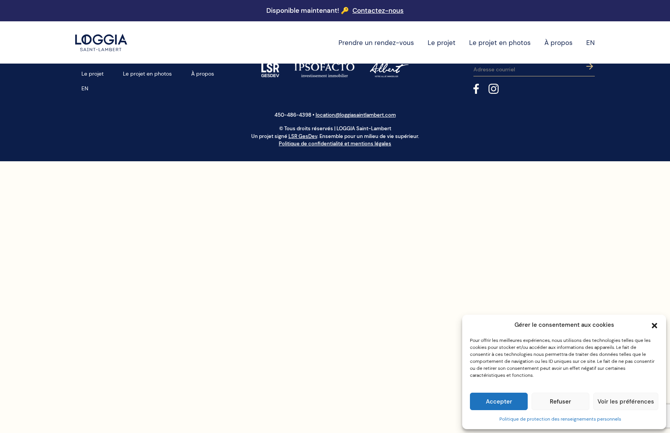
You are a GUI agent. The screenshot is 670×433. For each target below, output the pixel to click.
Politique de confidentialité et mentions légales (335, 143)
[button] (654, 325)
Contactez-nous (378, 10)
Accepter (499, 401)
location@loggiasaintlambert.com (356, 115)
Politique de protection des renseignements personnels (560, 419)
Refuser (560, 401)
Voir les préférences (625, 401)
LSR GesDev (302, 136)
